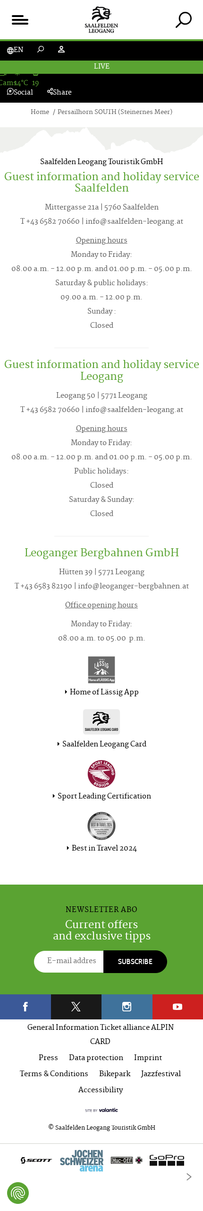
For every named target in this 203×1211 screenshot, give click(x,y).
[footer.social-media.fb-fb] (25, 1006)
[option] (101, 1162)
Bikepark (114, 1074)
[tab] (183, 19)
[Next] (188, 1176)
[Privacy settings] (18, 1193)
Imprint (148, 1058)
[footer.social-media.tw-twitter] (76, 1006)
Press (48, 1058)
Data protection (96, 1058)
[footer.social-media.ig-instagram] (127, 1006)
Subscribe (135, 961)
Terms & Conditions (54, 1074)
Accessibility (100, 1091)
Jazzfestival (161, 1074)
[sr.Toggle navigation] (19, 19)
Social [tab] (23, 93)
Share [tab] (62, 93)
